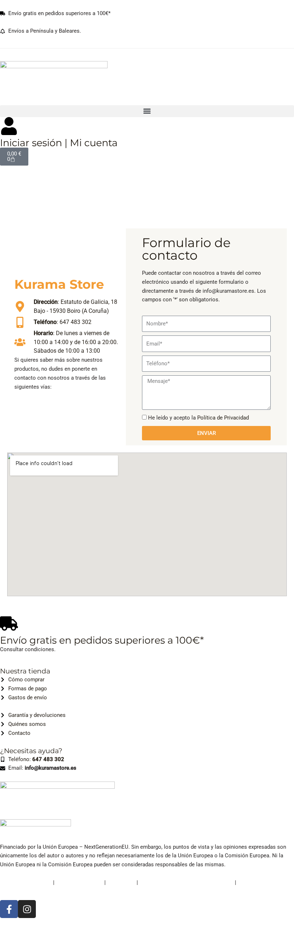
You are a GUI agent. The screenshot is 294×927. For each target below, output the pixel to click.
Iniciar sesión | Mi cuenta (59, 143)
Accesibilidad (254, 882)
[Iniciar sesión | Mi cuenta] (9, 126)
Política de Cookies (79, 882)
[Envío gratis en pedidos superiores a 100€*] (9, 623)
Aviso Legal (121, 882)
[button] (147, 111)
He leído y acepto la (198, 417)
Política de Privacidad (223, 417)
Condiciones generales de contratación (186, 882)
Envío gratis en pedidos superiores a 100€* (102, 640)
